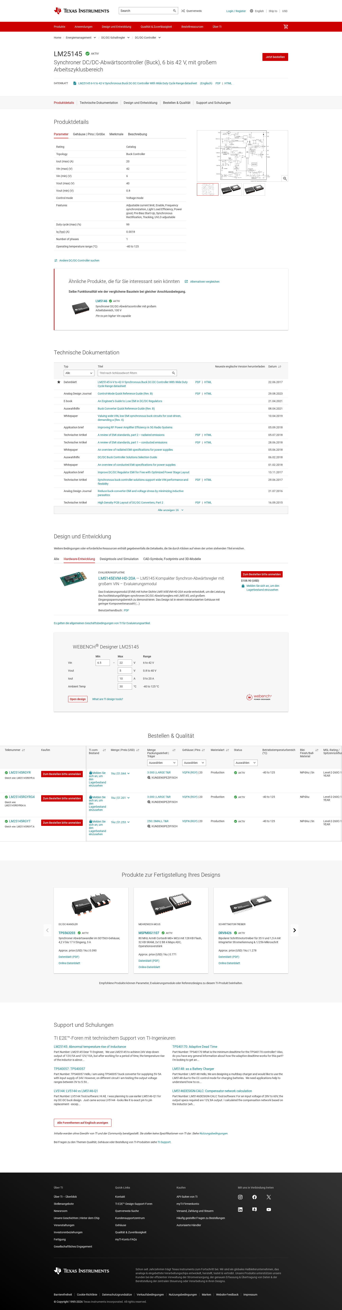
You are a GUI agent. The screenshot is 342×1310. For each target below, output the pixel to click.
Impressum (250, 1294)
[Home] (81, 10)
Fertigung (60, 1239)
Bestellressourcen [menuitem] (192, 26)
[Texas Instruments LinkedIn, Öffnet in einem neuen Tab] (240, 1211)
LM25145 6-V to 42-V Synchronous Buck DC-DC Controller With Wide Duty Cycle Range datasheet (137, 83)
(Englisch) (206, 83)
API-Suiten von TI (187, 1196)
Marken (206, 1294)
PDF (218, 83)
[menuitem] (286, 27)
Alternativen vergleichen (204, 281)
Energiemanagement (78, 37)
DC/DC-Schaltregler (113, 37)
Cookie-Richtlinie (87, 1294)
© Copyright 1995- (68, 1301)
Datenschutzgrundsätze (117, 1294)
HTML (228, 83)
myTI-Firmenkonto (188, 1203)
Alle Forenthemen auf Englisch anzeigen (82, 1122)
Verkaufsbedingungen (150, 1294)
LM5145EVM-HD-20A (116, 578)
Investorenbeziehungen (68, 1232)
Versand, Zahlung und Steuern (195, 1211)
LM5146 (101, 301)
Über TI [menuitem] (217, 26)
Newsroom (60, 1211)
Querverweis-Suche (127, 1211)
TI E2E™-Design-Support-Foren (133, 1203)
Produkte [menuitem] (59, 26)
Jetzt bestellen (275, 57)
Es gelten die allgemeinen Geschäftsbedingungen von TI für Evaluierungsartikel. (102, 623)
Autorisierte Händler (189, 1225)
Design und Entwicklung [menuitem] (116, 26)
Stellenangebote (64, 1203)
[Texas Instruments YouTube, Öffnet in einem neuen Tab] (268, 1211)
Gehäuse (120, 1225)
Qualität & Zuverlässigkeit (130, 1232)
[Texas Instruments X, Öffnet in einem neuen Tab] (268, 1198)
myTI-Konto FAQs (126, 1239)
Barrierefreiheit (63, 1294)
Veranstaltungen (64, 1225)
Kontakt (120, 1196)
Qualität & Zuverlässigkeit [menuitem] (156, 26)
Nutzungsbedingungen (213, 1133)
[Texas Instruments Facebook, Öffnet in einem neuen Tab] (254, 1198)
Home (57, 37)
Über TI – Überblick (65, 1196)
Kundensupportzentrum (130, 1218)
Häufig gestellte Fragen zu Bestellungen (201, 1218)
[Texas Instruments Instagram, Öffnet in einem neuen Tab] (240, 1198)
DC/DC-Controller (145, 37)
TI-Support (164, 1142)
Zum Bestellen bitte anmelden (262, 574)
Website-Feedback (227, 1294)
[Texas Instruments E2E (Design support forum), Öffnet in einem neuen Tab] (254, 1211)
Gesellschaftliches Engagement (73, 1246)
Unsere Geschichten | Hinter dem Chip (77, 1218)
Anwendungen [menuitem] (83, 26)
